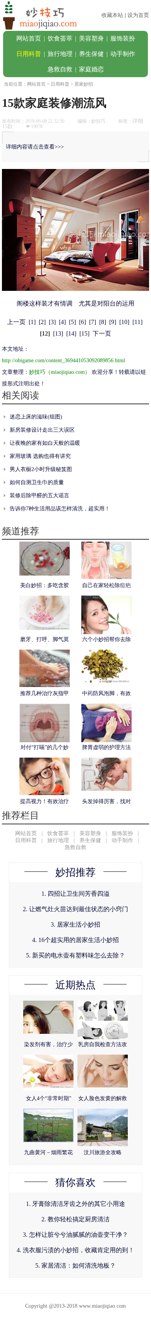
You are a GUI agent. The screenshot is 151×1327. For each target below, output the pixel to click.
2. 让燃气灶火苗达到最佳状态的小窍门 (75, 909)
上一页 (16, 322)
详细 (137, 121)
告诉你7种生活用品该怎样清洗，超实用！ (60, 509)
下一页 (102, 333)
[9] (112, 322)
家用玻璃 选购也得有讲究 (40, 456)
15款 (7, 126)
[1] (32, 322)
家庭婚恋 (91, 69)
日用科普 (28, 54)
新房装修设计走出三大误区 (42, 430)
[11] (137, 322)
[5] (72, 322)
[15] (84, 333)
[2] (42, 322)
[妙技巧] (38, 29)
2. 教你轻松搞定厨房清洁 (75, 1219)
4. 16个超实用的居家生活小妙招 (75, 940)
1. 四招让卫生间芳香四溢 (75, 893)
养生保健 (91, 54)
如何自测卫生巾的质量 (37, 482)
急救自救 (60, 69)
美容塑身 (91, 38)
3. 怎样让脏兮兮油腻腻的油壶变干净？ (75, 1234)
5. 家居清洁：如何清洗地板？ (75, 1265)
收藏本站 (112, 15)
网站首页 (28, 38)
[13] (58, 333)
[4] (62, 322)
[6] (82, 322)
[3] (52, 322)
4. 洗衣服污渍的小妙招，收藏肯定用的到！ (75, 1250)
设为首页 (138, 15)
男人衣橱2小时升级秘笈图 (41, 469)
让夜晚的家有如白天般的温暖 (45, 443)
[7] (92, 322)
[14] (71, 333)
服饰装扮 (122, 38)
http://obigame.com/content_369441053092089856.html (63, 360)
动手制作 (122, 54)
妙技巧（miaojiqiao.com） (59, 372)
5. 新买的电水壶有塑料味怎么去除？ (75, 955)
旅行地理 (60, 54)
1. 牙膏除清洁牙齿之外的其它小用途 (75, 1203)
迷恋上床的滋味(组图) (36, 417)
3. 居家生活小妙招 (75, 924)
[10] (124, 322)
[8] (102, 322)
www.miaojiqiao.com (102, 1306)
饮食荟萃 (60, 38)
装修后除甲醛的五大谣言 (39, 495)
